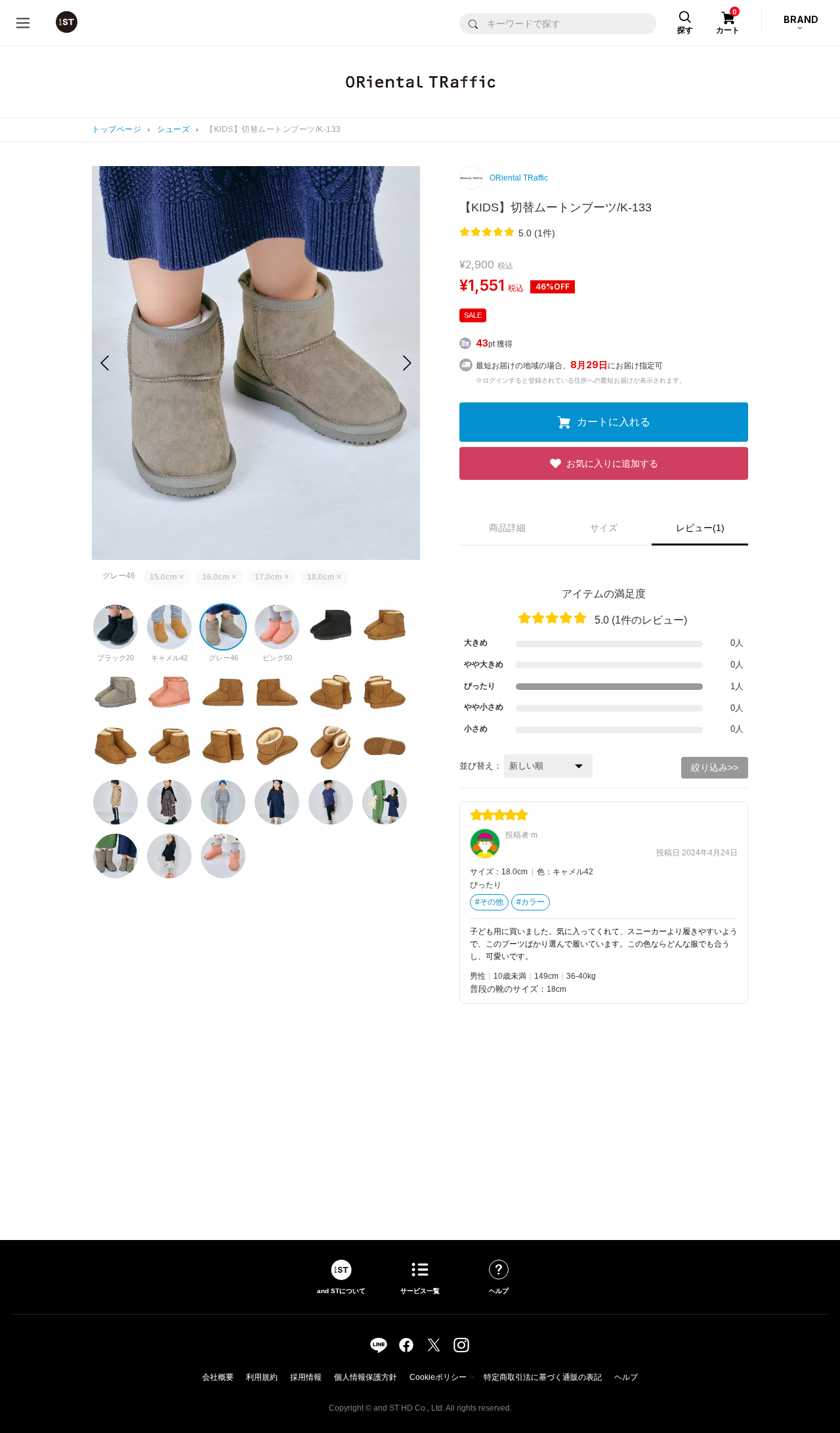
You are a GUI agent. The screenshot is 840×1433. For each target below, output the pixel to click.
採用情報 (306, 1377)
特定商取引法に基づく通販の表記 (543, 1377)
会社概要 (218, 1377)
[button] (407, 363)
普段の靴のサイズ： (508, 989)
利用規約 (262, 1377)
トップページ (116, 129)
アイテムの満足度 (604, 593)
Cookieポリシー (438, 1377)
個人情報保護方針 (365, 1377)
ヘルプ (626, 1377)
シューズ (173, 129)
